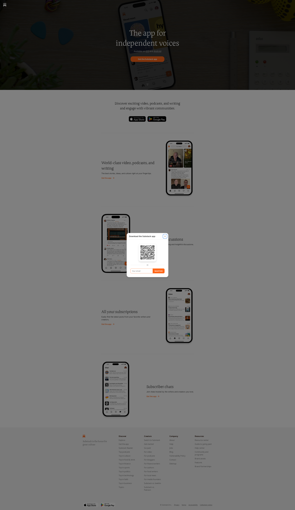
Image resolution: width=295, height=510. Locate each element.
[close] (165, 236)
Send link (159, 271)
